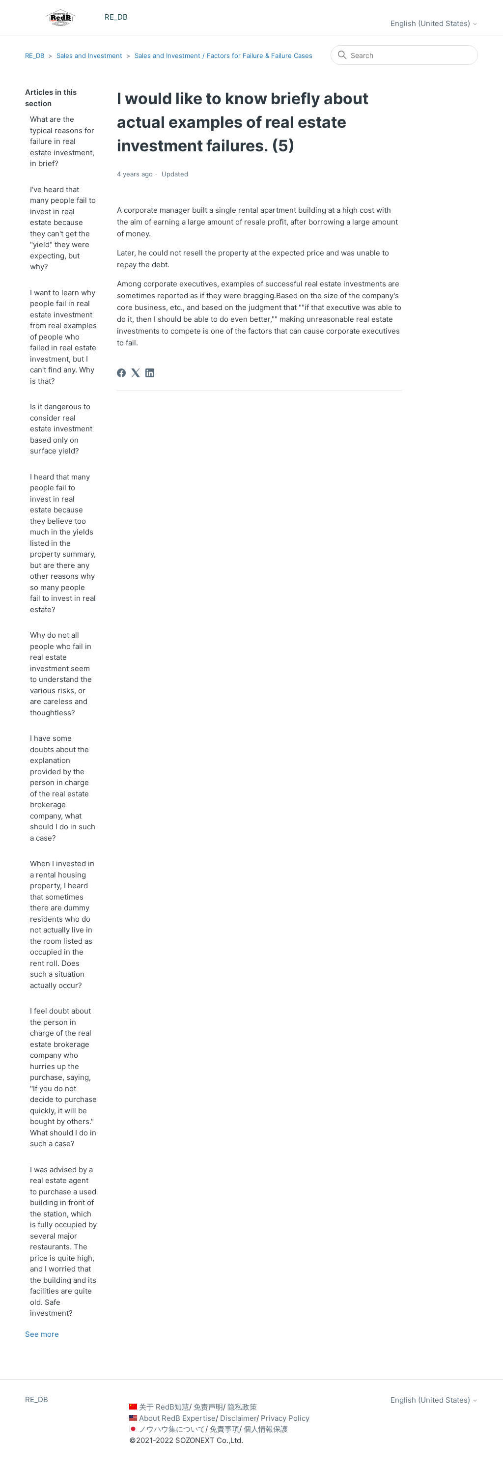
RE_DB (34, 55)
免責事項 (224, 1429)
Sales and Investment (89, 55)
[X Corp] (135, 372)
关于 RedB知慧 (164, 1407)
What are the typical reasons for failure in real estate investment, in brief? (62, 141)
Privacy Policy (285, 1418)
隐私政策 (242, 1407)
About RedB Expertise (177, 1418)
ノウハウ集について (172, 1429)
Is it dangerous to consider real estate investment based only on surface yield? (61, 428)
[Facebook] (121, 372)
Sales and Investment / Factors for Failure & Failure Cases (223, 55)
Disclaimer (238, 1418)
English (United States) (431, 23)
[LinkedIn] (149, 372)
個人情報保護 (266, 1429)
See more (42, 1334)
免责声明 (208, 1407)
